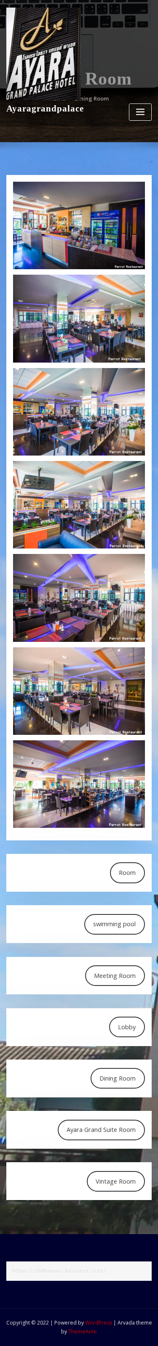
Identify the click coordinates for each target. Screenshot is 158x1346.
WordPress (98, 1322)
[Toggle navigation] (140, 112)
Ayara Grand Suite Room (101, 1129)
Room (127, 872)
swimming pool (114, 923)
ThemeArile (82, 1331)
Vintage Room (116, 1181)
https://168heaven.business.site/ (59, 1271)
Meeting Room (115, 975)
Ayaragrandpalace (45, 108)
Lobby (127, 1027)
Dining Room (117, 1078)
